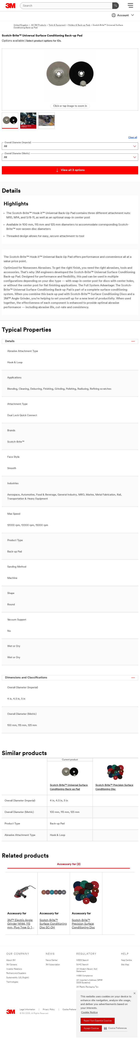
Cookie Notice (89, 1012)
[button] (115, 1028)
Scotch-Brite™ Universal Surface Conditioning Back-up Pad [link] (69, 787)
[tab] (68, 864)
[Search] (115, 5)
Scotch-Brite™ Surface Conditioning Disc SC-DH (53, 924)
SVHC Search (82, 965)
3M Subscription (53, 965)
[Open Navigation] (130, 6)
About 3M (10, 960)
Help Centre (126, 960)
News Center (52, 960)
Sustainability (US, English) (17, 978)
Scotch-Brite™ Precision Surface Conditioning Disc (83, 924)
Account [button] (122, 15)
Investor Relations (14, 969)
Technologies (12, 982)
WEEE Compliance (84, 976)
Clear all (132, 137)
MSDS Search (82, 960)
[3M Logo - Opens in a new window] (10, 5)
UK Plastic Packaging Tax (87, 987)
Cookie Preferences (71, 1010)
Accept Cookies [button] (91, 1028)
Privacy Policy (49, 1010)
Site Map (125, 965)
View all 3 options (73, 170)
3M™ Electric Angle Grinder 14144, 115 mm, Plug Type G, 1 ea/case (20, 924)
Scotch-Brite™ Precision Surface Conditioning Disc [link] (114, 787)
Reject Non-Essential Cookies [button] (98, 1021)
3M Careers (11, 965)
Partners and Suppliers (16, 973)
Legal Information (27, 1010)
